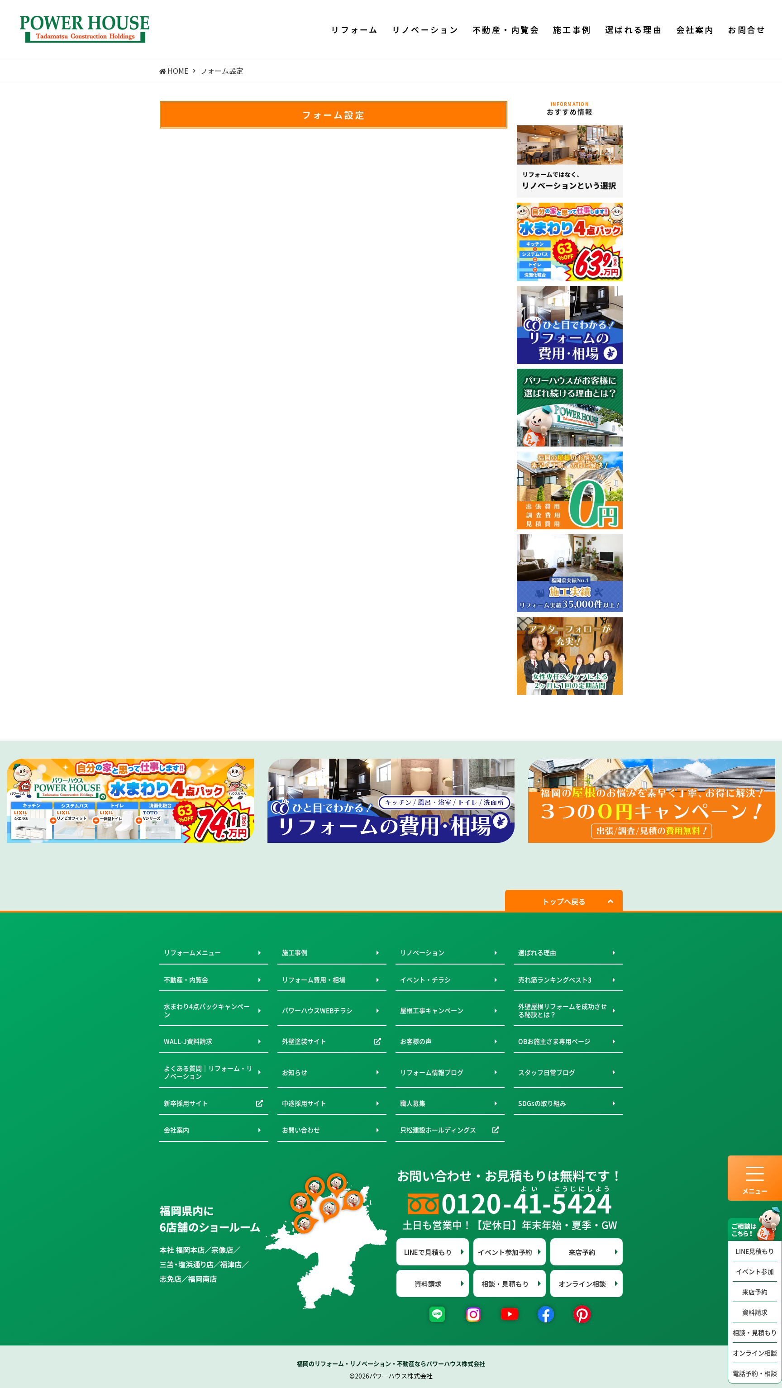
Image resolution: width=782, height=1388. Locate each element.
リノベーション (422, 952)
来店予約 (755, 1291)
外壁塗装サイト (304, 1041)
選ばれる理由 (537, 952)
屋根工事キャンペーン (431, 1010)
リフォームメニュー (192, 952)
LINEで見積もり (428, 1252)
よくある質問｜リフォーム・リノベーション (208, 1072)
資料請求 (755, 1312)
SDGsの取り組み (542, 1103)
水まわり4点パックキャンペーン (207, 1010)
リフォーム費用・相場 (313, 979)
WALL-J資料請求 (188, 1041)
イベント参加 (755, 1271)
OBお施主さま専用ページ (554, 1041)
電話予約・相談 (755, 1373)
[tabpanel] (130, 801)
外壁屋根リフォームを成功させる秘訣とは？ (562, 1010)
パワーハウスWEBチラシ (317, 1010)
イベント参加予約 (505, 1252)
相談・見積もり (755, 1332)
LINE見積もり (754, 1250)
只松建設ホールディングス (438, 1129)
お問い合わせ (301, 1129)
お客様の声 (416, 1041)
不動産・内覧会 (186, 979)
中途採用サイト (304, 1103)
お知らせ (294, 1072)
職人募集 (412, 1103)
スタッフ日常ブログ (546, 1072)
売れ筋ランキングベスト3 (554, 979)
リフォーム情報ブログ (431, 1072)
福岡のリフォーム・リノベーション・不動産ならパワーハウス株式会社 (391, 1363)
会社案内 (176, 1129)
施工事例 (294, 952)
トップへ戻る (564, 901)
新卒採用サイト (186, 1103)
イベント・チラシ (425, 979)
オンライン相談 (755, 1352)
